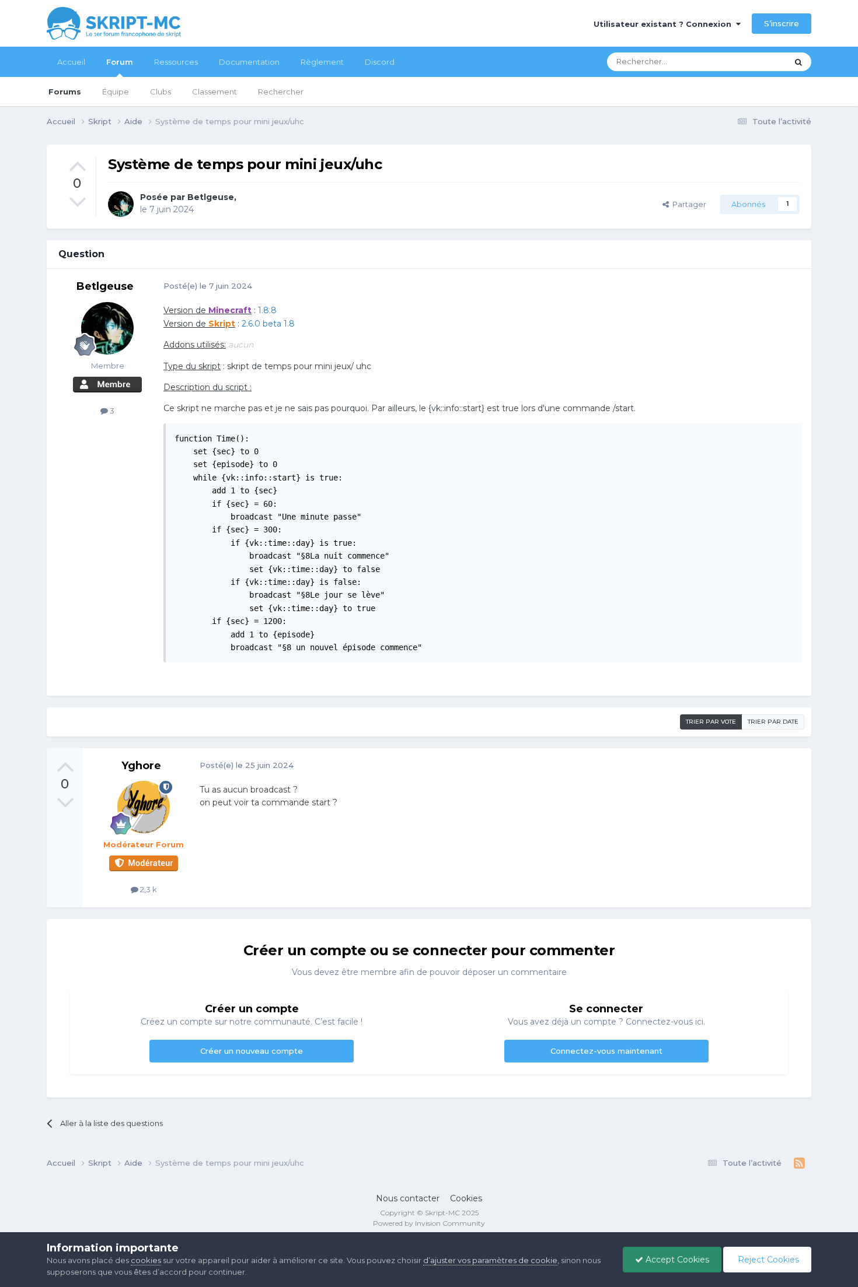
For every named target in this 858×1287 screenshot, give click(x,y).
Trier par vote (711, 721)
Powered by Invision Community (429, 1223)
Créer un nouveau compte (251, 1050)
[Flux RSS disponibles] (799, 1163)
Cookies (466, 1198)
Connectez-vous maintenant (606, 1050)
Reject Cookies (767, 1259)
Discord (380, 61)
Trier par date (773, 721)
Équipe (115, 91)
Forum (119, 61)
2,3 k (147, 889)
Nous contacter (408, 1198)
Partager (687, 204)
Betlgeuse (210, 197)
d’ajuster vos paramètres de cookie (490, 1260)
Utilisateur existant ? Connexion (665, 24)
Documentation (249, 61)
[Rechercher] (798, 61)
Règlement (322, 61)
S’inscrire (781, 23)
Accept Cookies (676, 1259)
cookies (146, 1260)
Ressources (176, 61)
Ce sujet (757, 61)
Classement (214, 91)
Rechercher (281, 91)
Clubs (160, 91)
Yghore (141, 765)
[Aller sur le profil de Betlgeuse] (121, 204)
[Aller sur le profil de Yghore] (143, 807)
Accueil (71, 61)
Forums (64, 91)
